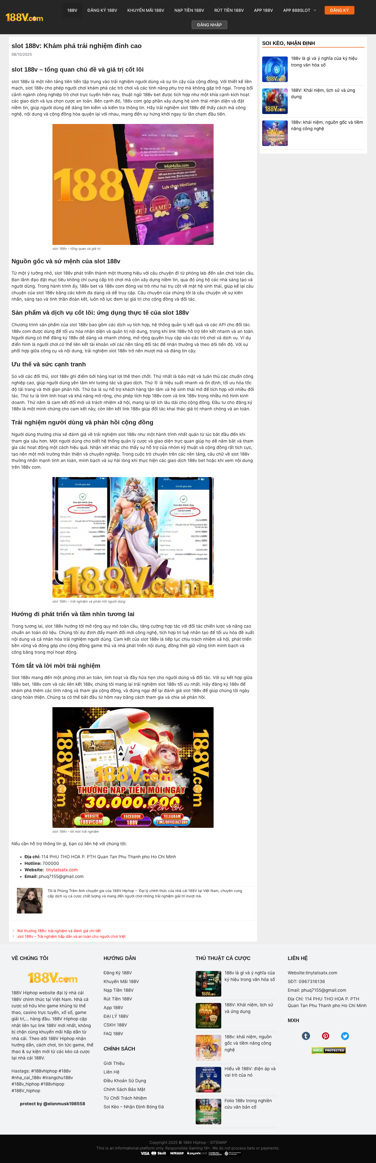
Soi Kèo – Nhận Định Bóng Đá (134, 1106)
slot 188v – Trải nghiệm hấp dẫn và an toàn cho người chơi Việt (71, 936)
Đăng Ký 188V (102, 10)
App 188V (263, 10)
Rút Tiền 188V (229, 10)
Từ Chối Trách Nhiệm (125, 1098)
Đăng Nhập (209, 24)
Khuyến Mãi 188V (145, 10)
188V (72, 10)
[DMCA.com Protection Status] (329, 1050)
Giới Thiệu (114, 1063)
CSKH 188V (115, 1024)
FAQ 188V (113, 1033)
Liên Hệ (111, 1072)
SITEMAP (218, 1142)
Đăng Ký (339, 10)
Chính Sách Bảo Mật (124, 1089)
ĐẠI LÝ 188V (116, 1016)
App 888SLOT (296, 10)
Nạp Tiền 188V (189, 10)
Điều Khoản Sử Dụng (125, 1080)
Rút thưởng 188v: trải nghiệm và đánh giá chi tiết (59, 931)
